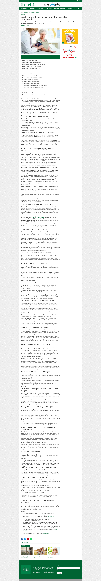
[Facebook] (77, 1)
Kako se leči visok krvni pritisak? (30, 75)
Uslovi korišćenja (72, 579)
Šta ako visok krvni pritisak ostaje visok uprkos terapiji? (35, 85)
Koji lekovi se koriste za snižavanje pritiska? (33, 77)
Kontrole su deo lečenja (29, 91)
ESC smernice (51, 516)
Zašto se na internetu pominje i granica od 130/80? (34, 64)
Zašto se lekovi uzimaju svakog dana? (32, 81)
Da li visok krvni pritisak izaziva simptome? (32, 72)
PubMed (41, 520)
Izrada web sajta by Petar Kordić (46, 579)
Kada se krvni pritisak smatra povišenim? (32, 62)
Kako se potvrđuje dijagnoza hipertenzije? (32, 68)
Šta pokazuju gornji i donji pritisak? (30, 60)
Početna (22, 0)
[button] (24, 8)
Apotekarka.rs (78, 579)
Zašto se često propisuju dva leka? (31, 79)
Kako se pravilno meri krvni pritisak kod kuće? (33, 66)
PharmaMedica (25, 542)
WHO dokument (45, 533)
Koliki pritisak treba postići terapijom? (32, 83)
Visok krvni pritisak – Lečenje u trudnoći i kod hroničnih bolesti (37, 89)
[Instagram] (79, 1)
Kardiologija (23, 14)
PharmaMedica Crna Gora (34, 0)
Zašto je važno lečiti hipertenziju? (30, 74)
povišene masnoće (38, 236)
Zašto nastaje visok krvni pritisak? (30, 70)
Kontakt (29, 0)
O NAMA (25, 0)
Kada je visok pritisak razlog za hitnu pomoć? (33, 87)
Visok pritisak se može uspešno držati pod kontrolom (35, 94)
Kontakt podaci (66, 579)
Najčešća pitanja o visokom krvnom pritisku (33, 92)
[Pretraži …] (79, 9)
